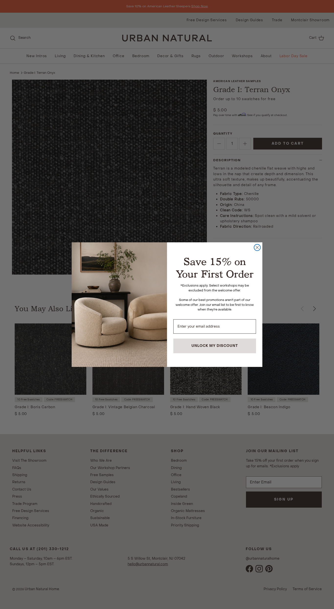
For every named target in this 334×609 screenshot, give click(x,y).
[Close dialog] (257, 247)
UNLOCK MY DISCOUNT (214, 345)
